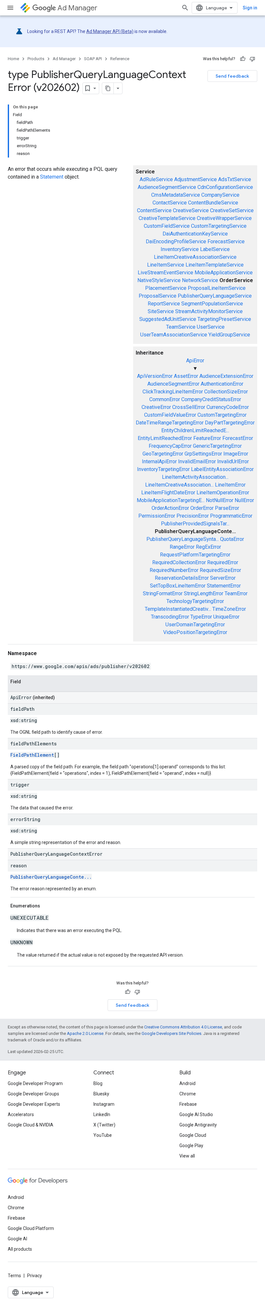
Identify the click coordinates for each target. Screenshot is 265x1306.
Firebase (188, 1104)
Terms (14, 1275)
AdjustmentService (195, 179)
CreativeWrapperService (224, 218)
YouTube (102, 1135)
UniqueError (226, 617)
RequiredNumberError (174, 570)
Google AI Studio (196, 1114)
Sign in (250, 7)
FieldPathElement (32, 755)
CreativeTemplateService (167, 218)
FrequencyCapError (170, 446)
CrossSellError (188, 407)
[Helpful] (243, 59)
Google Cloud (192, 1135)
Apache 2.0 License (85, 1033)
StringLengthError (203, 593)
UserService (211, 327)
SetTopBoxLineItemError (178, 586)
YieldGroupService (229, 335)
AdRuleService (156, 179)
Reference (119, 58)
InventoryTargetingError (163, 469)
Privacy (34, 1275)
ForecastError (237, 438)
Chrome (187, 1093)
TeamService (181, 327)
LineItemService (165, 265)
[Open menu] (10, 8)
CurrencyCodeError (228, 407)
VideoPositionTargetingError (195, 632)
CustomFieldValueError (170, 415)
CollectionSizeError (226, 392)
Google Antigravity (198, 1124)
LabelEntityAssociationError (222, 469)
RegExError (208, 547)
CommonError (164, 399)
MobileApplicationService (224, 272)
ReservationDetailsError (182, 578)
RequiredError (222, 562)
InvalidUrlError (233, 461)
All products (20, 1249)
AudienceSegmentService (167, 187)
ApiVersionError (155, 376)
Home (13, 58)
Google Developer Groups (33, 1093)
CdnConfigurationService (225, 187)
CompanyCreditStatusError (211, 399)
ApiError (195, 360)
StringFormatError (163, 593)
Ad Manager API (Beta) (109, 31)
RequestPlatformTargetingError (195, 555)
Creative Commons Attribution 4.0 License (183, 1027)
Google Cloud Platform (31, 1228)
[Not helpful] (252, 59)
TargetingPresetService (224, 319)
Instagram (103, 1104)
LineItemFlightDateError (168, 492)
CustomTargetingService (219, 226)
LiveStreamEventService (165, 272)
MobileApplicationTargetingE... (171, 500)
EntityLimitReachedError (165, 438)
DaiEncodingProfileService (176, 241)
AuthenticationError (222, 384)
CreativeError (156, 407)
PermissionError (156, 516)
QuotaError (232, 539)
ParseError (227, 508)
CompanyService (220, 195)
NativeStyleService (159, 280)
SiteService (161, 311)
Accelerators (21, 1114)
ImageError (235, 454)
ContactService (170, 203)
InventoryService (180, 249)
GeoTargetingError (163, 454)
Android (187, 1083)
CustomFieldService (167, 226)
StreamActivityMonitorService (209, 311)
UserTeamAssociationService (173, 335)
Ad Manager (77, 8)
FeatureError (207, 438)
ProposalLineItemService (217, 288)
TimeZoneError (229, 609)
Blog (97, 1083)
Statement (51, 177)
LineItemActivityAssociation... (195, 477)
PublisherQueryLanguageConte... (51, 877)
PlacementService (165, 288)
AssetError (186, 376)
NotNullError (219, 500)
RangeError (182, 547)
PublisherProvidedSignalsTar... (195, 524)
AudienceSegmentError (173, 384)
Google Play (191, 1145)
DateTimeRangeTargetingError (170, 423)
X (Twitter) (104, 1124)
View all (187, 1155)
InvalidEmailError (197, 461)
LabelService (215, 249)
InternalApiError (159, 461)
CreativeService (191, 210)
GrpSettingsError (203, 454)
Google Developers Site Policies (171, 1033)
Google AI (17, 1238)
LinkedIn (101, 1114)
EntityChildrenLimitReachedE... (195, 430)
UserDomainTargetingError (195, 624)
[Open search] (185, 8)
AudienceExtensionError (226, 376)
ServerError (223, 578)
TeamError (236, 593)
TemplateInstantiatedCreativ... (178, 609)
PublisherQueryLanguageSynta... (182, 539)
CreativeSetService (232, 210)
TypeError (201, 617)
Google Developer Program (35, 1083)
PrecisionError (192, 516)
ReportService (164, 304)
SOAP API (93, 58)
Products (35, 58)
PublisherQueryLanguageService (215, 296)
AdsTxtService (234, 179)
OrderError (202, 508)
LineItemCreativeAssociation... (179, 485)
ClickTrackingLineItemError (173, 392)
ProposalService (157, 296)
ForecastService (226, 241)
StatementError (224, 586)
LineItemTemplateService (215, 265)
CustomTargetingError (222, 415)
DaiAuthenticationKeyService (195, 234)
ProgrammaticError (231, 516)
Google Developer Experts (34, 1104)
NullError (244, 500)
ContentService (154, 210)
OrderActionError (170, 508)
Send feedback (232, 76)
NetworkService (200, 280)
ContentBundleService (213, 203)
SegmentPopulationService (212, 304)
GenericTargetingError (217, 446)
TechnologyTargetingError (195, 601)
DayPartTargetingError (230, 423)
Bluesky (101, 1093)
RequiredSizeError (220, 570)
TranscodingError (170, 617)
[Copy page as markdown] (108, 88)
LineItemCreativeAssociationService (195, 257)
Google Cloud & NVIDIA (30, 1124)
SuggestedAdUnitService (167, 319)
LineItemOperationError (222, 492)
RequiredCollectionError (179, 562)
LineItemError (230, 485)
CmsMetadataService (175, 195)
